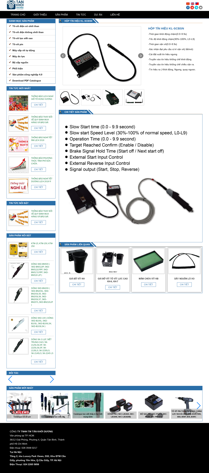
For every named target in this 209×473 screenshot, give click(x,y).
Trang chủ (18, 14)
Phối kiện (17, 68)
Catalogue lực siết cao (55, 417)
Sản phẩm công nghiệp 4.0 (27, 74)
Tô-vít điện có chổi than (25, 26)
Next (140, 55)
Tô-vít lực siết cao (22, 38)
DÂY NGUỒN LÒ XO (184, 278)
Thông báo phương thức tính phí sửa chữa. (41, 161)
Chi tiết (76, 284)
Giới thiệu (40, 14)
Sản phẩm (61, 14)
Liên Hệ (115, 14)
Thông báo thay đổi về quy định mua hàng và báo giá (41, 120)
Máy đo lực (18, 56)
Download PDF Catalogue (26, 80)
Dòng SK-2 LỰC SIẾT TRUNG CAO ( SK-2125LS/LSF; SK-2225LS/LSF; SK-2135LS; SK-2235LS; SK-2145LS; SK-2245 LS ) (42, 347)
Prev (63, 55)
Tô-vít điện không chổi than (28, 32)
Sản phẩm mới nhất (21, 388)
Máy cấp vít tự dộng (23, 50)
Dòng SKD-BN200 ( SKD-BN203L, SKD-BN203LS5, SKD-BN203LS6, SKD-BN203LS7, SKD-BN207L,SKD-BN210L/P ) (42, 296)
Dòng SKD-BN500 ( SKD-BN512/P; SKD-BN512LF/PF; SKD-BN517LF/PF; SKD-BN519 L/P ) (40, 269)
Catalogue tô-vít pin (22, 417)
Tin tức (81, 14)
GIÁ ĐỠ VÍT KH (77, 278)
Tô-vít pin (17, 44)
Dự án (98, 14)
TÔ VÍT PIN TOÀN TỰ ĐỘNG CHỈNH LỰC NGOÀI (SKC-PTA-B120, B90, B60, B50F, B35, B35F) (186, 414)
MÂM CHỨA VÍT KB (148, 278)
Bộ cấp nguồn (20, 62)
